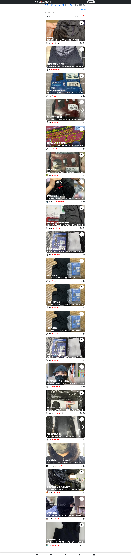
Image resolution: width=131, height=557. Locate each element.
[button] (83, 83)
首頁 (46, 5)
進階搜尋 (83, 9)
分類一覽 (53, 5)
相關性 (77, 16)
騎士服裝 (70, 5)
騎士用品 (61, 5)
